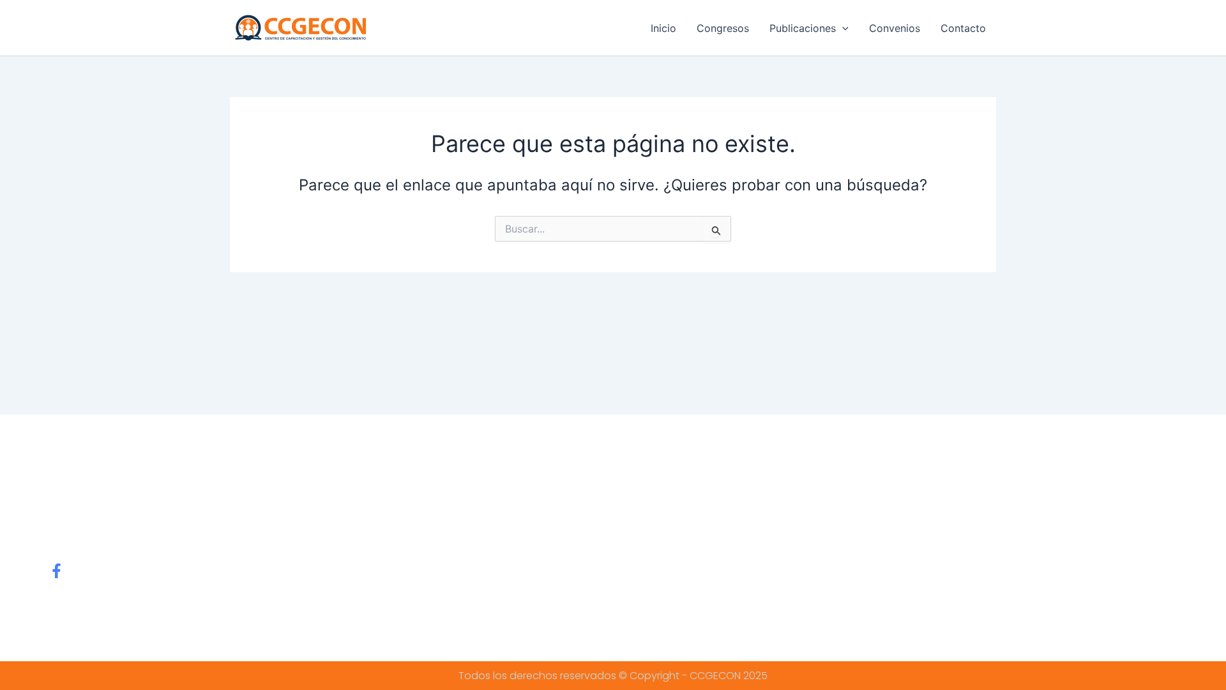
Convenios (894, 28)
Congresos (723, 28)
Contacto (963, 28)
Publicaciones (802, 28)
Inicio (663, 28)
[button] (842, 28)
